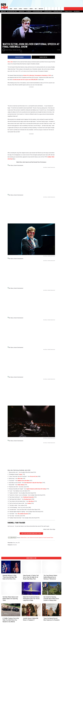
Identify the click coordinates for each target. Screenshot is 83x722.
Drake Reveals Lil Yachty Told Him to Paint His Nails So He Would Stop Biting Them (31, 577)
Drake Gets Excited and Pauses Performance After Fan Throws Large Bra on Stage (31, 598)
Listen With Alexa (48, 11)
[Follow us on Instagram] (55, 8)
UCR (19, 542)
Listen (20, 8)
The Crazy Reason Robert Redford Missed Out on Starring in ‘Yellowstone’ (50, 577)
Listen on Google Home (37, 11)
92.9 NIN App (28, 11)
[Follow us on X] (62, 8)
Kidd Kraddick (77, 11)
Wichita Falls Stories (58, 11)
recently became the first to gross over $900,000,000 (25, 79)
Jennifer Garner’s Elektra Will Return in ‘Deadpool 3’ (30, 619)
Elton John (10, 61)
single (20, 474)
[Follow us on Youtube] (59, 8)
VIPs (36, 8)
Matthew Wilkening (8, 49)
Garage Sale (21, 11)
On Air (15, 8)
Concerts (15, 544)
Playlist (25, 8)
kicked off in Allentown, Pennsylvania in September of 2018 (37, 75)
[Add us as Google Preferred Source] (49, 8)
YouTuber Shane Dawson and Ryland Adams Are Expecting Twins (10, 598)
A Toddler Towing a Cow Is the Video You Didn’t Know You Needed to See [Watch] (11, 620)
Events (31, 8)
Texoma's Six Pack (68, 11)
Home (11, 8)
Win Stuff (41, 8)
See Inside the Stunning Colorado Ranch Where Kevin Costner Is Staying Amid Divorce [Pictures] (51, 598)
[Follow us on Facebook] (52, 8)
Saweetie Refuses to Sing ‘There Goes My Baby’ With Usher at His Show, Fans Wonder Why (10, 577)
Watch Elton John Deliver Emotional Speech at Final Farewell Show (37, 537)
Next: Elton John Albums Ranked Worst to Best (31, 533)
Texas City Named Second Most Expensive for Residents (52, 619)
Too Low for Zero (33, 476)
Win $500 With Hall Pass (12, 11)
